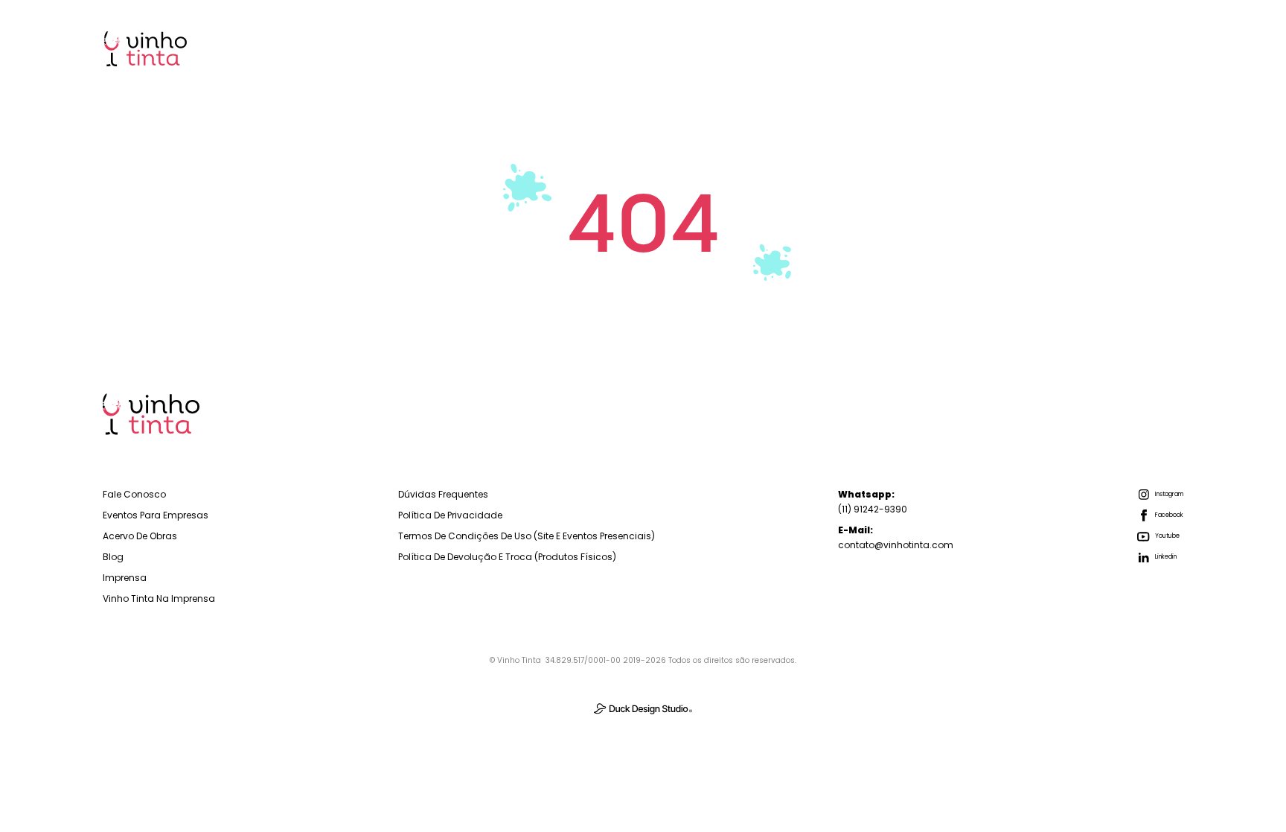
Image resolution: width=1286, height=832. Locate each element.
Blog (1058, 48)
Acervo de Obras (140, 536)
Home (678, 48)
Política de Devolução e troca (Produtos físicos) (507, 556)
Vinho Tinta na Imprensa (159, 598)
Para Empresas (775, 48)
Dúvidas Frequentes (443, 494)
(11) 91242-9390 (872, 501)
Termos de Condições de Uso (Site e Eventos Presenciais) (526, 536)
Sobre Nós (978, 48)
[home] (145, 48)
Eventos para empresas (155, 515)
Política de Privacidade (450, 515)
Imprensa (1137, 48)
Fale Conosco (134, 494)
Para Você (882, 48)
